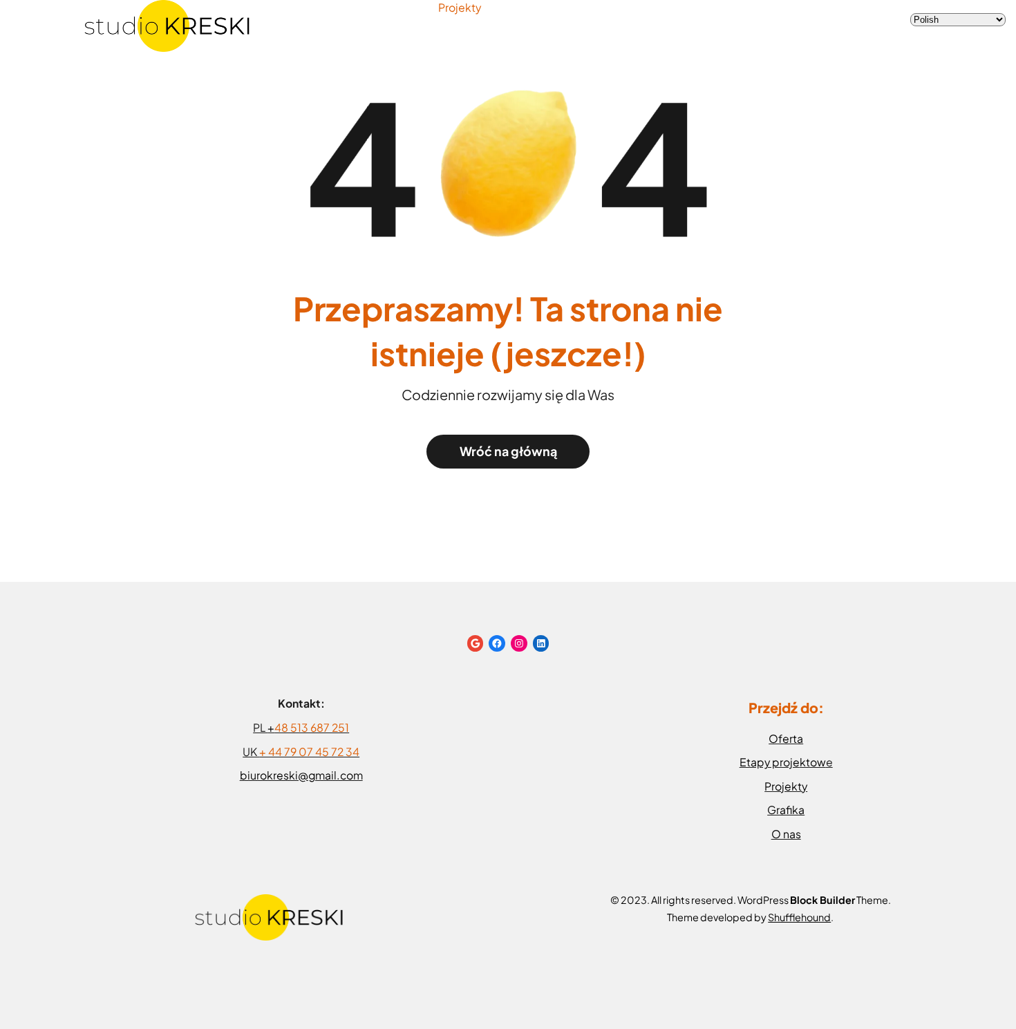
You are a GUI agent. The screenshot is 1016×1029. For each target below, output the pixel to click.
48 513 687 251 (311, 728)
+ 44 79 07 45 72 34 (309, 752)
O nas (786, 834)
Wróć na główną (508, 451)
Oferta (786, 739)
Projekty (459, 8)
